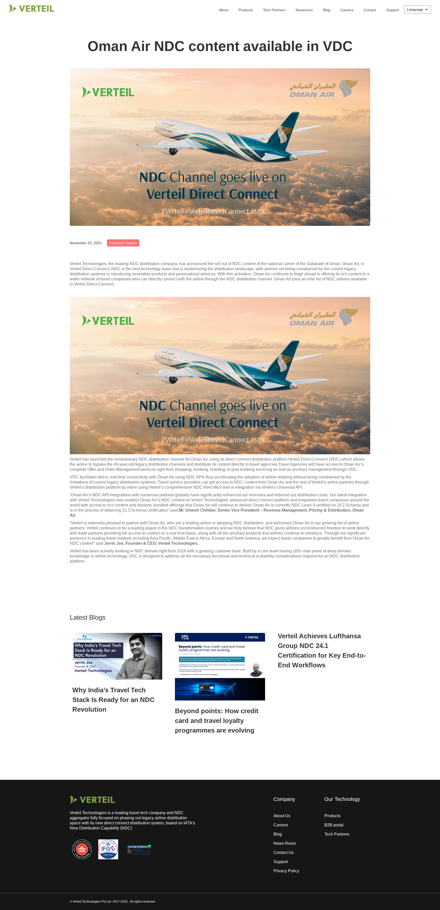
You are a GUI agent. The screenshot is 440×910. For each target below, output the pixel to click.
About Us (281, 816)
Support (392, 10)
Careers (346, 10)
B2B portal (333, 825)
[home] (31, 8)
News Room (284, 843)
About (223, 10)
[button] (417, 9)
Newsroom (304, 10)
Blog (326, 10)
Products (246, 10)
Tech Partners (274, 10)
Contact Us (283, 852)
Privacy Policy (286, 871)
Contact (370, 10)
